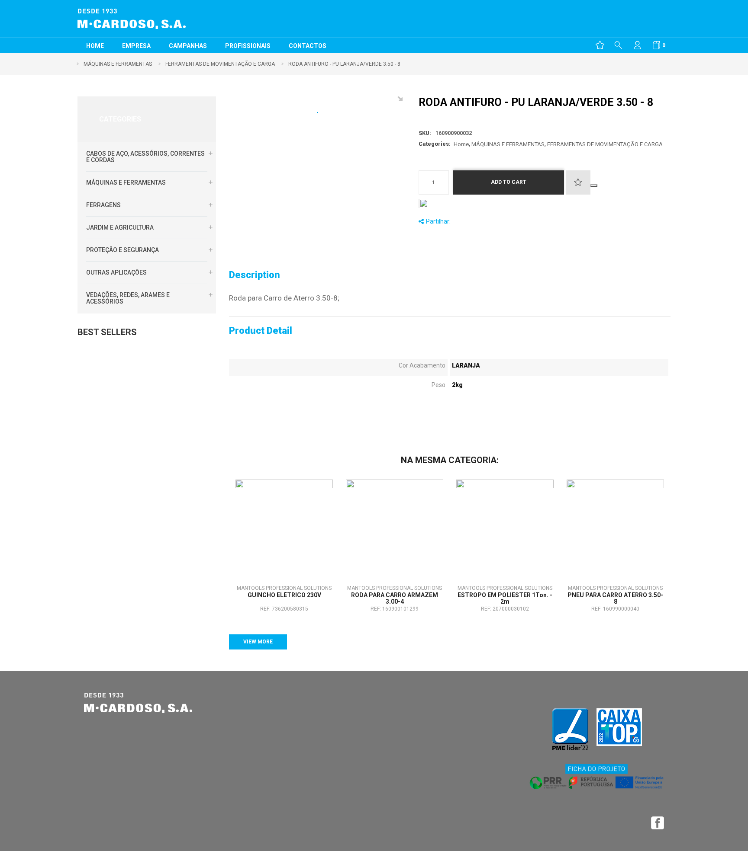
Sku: (425, 133)
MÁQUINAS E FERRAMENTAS (126, 182)
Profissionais (248, 45)
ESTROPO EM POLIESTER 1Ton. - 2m (505, 598)
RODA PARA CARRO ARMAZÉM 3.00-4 (394, 598)
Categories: (435, 144)
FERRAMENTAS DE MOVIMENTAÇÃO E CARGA (605, 144)
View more (258, 642)
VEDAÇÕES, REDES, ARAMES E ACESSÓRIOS (128, 298)
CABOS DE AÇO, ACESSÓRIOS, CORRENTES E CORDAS (145, 156)
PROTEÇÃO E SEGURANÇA (122, 249)
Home (95, 45)
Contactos (307, 45)
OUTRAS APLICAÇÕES (116, 272)
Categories (120, 119)
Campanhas (188, 45)
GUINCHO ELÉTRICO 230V (284, 595)
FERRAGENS (103, 205)
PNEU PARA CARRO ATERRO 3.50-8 (615, 598)
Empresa (136, 45)
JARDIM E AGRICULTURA (120, 227)
